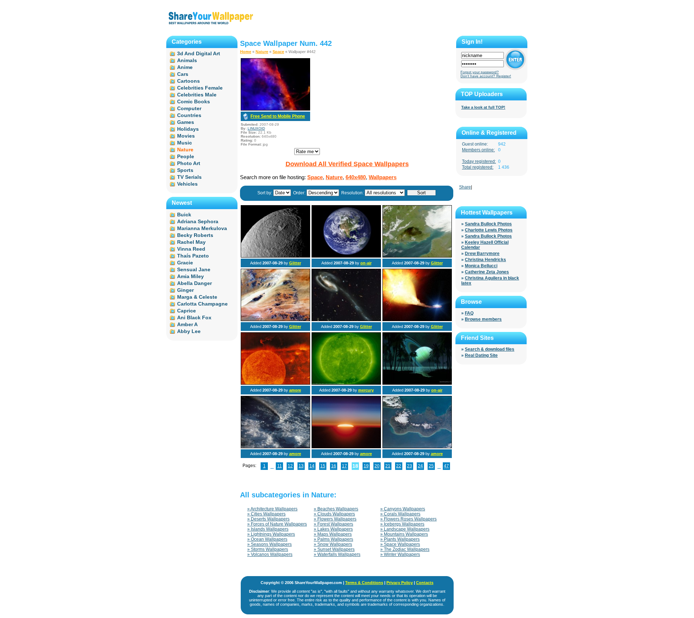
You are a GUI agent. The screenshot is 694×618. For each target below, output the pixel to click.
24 (420, 465)
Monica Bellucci (481, 265)
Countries (189, 115)
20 (377, 465)
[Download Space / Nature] (275, 109)
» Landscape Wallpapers (404, 529)
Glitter (295, 263)
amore (295, 390)
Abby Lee (189, 331)
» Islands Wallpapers (267, 529)
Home (245, 51)
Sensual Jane (193, 269)
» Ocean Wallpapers (267, 539)
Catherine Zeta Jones (487, 272)
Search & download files (489, 349)
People (185, 156)
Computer (189, 108)
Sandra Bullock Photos (488, 223)
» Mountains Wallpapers (404, 534)
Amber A (187, 324)
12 (290, 465)
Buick (184, 214)
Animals (187, 60)
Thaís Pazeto (193, 256)
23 (409, 465)
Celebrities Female (200, 88)
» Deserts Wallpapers (268, 519)
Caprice (186, 311)
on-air (366, 263)
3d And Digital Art (198, 53)
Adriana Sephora (197, 221)
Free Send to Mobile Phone (277, 116)
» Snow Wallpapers (333, 544)
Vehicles (187, 184)
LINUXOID (256, 128)
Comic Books (193, 101)
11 (279, 465)
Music (184, 143)
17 (344, 465)
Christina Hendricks (485, 259)
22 (398, 465)
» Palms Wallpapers (333, 539)
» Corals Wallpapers (400, 514)
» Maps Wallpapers (333, 534)
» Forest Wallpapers (333, 524)
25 (431, 465)
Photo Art (188, 163)
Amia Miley (190, 276)
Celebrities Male (197, 95)
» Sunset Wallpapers (334, 549)
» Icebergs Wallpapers (402, 524)
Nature (262, 51)
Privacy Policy (399, 582)
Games (185, 122)
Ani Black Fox (194, 317)
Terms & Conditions (364, 582)
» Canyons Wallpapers (402, 508)
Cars (182, 74)
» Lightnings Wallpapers (271, 534)
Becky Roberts (195, 235)
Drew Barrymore (482, 253)
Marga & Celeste (197, 297)
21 (387, 465)
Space (278, 51)
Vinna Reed (191, 249)
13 (301, 465)
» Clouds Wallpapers (334, 514)
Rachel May (191, 242)
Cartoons (188, 81)
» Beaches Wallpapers (336, 508)
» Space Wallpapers (400, 544)
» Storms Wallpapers (267, 549)
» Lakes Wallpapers (333, 529)
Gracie (185, 262)
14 (311, 465)
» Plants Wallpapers (400, 539)
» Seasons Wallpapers (269, 544)
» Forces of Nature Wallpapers (277, 524)
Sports (185, 170)
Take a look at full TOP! (483, 107)
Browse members (483, 319)
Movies (186, 136)
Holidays (188, 129)
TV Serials (189, 177)
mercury (366, 390)
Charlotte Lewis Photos (489, 230)
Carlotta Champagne (202, 304)
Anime (185, 67)
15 (322, 465)
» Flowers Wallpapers (335, 519)
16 (333, 465)
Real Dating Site (481, 355)
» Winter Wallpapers (400, 554)
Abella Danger (194, 283)
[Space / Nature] (275, 256)
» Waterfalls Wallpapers (337, 554)
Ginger (185, 290)
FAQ (469, 313)
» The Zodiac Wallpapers (404, 549)
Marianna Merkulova (202, 228)
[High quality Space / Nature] (275, 319)
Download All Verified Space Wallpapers (347, 164)
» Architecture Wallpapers (272, 508)
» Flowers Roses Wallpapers (408, 519)
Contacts (424, 582)
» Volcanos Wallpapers (269, 554)
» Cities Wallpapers (266, 514)
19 (366, 465)
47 (446, 465)
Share (465, 187)
